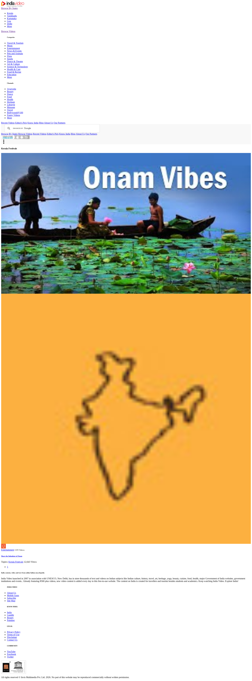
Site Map (11, 600)
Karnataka (11, 18)
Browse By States (9, 8)
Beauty (10, 91)
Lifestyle (11, 104)
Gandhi (10, 615)
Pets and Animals (15, 53)
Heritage (11, 102)
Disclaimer (12, 637)
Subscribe (11, 598)
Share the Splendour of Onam (11, 556)
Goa (9, 21)
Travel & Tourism (15, 43)
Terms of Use (13, 634)
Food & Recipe (14, 72)
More (9, 26)
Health (10, 99)
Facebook (11, 654)
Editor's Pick (21, 123)
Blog (41, 123)
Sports (10, 59)
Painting (11, 620)
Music (10, 45)
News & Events (14, 51)
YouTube (11, 651)
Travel (10, 110)
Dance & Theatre (15, 61)
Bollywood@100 (15, 112)
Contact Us (12, 640)
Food (9, 97)
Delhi (9, 24)
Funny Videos (13, 115)
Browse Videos (8, 31)
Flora (9, 56)
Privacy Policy (13, 632)
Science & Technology (17, 66)
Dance (10, 94)
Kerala (10, 13)
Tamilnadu (12, 16)
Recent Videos (8, 123)
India (9, 612)
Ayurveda (11, 89)
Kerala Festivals (15, 562)
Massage (11, 107)
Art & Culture (13, 64)
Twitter (10, 657)
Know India (32, 123)
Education (11, 74)
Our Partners (59, 123)
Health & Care (13, 69)
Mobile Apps (13, 595)
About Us (48, 123)
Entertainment (13, 48)
